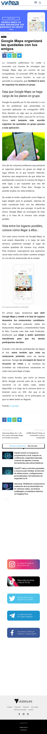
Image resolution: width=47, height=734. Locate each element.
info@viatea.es (23, 727)
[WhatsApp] (14, 55)
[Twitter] (9, 55)
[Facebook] (4, 55)
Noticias (8, 34)
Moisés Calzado (9, 52)
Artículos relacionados (17, 446)
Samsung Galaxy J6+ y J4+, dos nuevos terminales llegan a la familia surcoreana (12, 435)
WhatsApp (23, 730)
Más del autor (33, 446)
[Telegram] (19, 55)
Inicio (2, 34)
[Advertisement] (23, 531)
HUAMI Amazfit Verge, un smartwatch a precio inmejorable (36, 435)
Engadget (14, 405)
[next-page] (7, 499)
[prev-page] (3, 499)
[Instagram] (23, 714)
